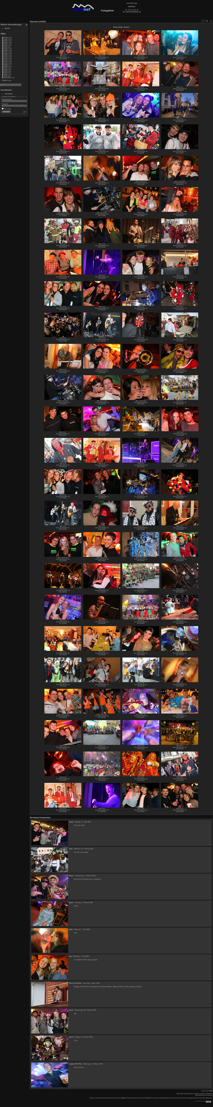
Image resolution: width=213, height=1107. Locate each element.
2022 (6, 44)
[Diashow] (207, 21)
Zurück (126, 27)
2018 (6, 50)
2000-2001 (7, 77)
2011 (6, 61)
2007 (6, 68)
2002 (6, 76)
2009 (6, 65)
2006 (6, 69)
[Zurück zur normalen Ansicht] (210, 21)
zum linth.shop (131, 3)
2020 (6, 47)
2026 (6, 37)
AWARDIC (131, 7)
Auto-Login (7, 109)
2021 (6, 45)
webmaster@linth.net (133, 12)
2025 (6, 39)
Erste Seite (117, 27)
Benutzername (7, 99)
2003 (6, 74)
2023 (6, 42)
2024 (6, 40)
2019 (6, 48)
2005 (6, 71)
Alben (3, 34)
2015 (6, 55)
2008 (6, 66)
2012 (6, 60)
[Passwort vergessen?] (24, 112)
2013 (6, 58)
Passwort (5, 104)
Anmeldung (8, 94)
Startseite (34, 21)
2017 (6, 52)
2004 (6, 73)
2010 (6, 63)
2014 (6, 57)
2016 (6, 53)
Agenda (7, 28)
